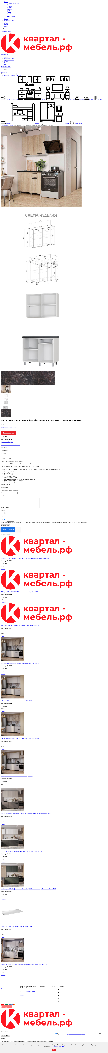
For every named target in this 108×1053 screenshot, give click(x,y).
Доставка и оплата (9, 20)
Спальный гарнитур (64, 988)
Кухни (8, 4)
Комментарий (5, 507)
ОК (54, 1049)
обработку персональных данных (76, 1034)
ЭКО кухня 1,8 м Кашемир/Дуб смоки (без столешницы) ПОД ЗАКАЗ (20, 738)
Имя (2, 493)
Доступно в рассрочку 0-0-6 (8, 427)
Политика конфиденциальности (10, 988)
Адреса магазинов (9, 21)
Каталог (6, 2)
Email (2, 495)
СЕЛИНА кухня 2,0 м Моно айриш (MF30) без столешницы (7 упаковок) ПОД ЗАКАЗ (24, 964)
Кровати (9, 7)
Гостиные (9, 6)
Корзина (3, 72)
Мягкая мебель (63, 997)
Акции (6, 26)
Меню (2, 54)
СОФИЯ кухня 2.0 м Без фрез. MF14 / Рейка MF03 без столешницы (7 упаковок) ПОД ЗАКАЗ (26, 813)
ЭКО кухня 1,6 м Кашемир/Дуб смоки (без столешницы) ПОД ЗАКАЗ (20, 663)
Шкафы (9, 10)
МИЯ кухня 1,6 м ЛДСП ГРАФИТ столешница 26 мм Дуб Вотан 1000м (20, 625)
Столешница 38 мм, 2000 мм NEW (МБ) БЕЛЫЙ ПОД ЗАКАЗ (17, 926)
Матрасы (9, 9)
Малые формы (11, 16)
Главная (6, 19)
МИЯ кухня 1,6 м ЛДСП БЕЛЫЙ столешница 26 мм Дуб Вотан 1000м (20, 592)
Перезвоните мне (16, 75)
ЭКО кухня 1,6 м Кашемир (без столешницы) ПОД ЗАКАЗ (16, 776)
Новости (6, 24)
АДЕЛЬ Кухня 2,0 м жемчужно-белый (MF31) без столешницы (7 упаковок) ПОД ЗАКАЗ (25, 558)
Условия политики (59, 1046)
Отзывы (6, 23)
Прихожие (10, 14)
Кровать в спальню (64, 992)
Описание (12, 445)
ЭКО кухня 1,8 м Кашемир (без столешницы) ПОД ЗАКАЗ (16, 700)
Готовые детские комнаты (66, 998)
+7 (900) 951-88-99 (6, 31)
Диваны (9, 12)
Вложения (3, 522)
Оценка (3, 510)
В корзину (3, 429)
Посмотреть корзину (8, 433)
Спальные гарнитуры (13, 3)
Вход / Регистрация (6, 75)
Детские (9, 13)
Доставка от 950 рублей (7, 442)
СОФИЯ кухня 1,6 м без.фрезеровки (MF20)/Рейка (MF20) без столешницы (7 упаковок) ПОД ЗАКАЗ (28, 889)
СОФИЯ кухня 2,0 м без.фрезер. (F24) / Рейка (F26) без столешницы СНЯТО (21, 851)
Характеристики (5, 445)
